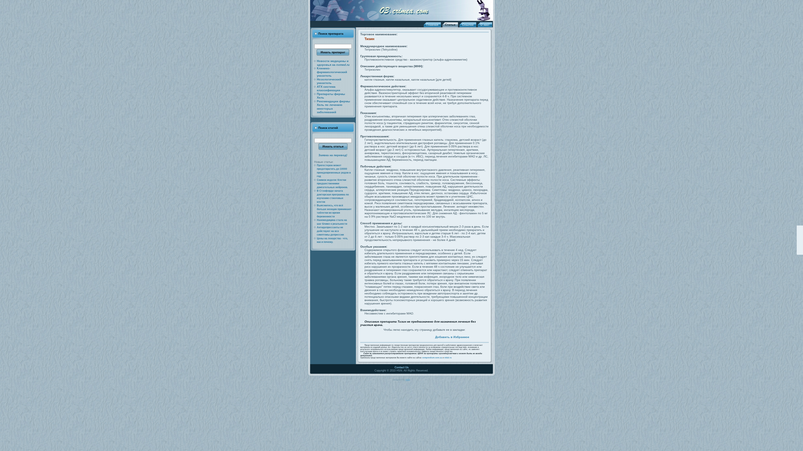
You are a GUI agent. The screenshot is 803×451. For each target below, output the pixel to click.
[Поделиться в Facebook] (386, 336)
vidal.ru (448, 358)
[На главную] (800, 234)
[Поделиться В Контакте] (405, 336)
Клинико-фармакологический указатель (332, 72)
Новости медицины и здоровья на (333, 62)
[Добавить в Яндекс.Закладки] (415, 336)
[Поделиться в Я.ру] (420, 336)
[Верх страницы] (800, 229)
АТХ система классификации (328, 88)
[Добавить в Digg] (429, 336)
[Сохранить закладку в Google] (396, 336)
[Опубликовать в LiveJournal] (391, 336)
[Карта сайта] (800, 245)
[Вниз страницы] (800, 251)
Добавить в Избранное (452, 337)
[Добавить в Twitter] (381, 336)
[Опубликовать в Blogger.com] (424, 336)
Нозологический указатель (329, 81)
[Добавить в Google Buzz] (400, 336)
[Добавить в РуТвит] (410, 336)
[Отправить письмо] (800, 240)
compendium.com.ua (432, 358)
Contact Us (402, 367)
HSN (407, 380)
